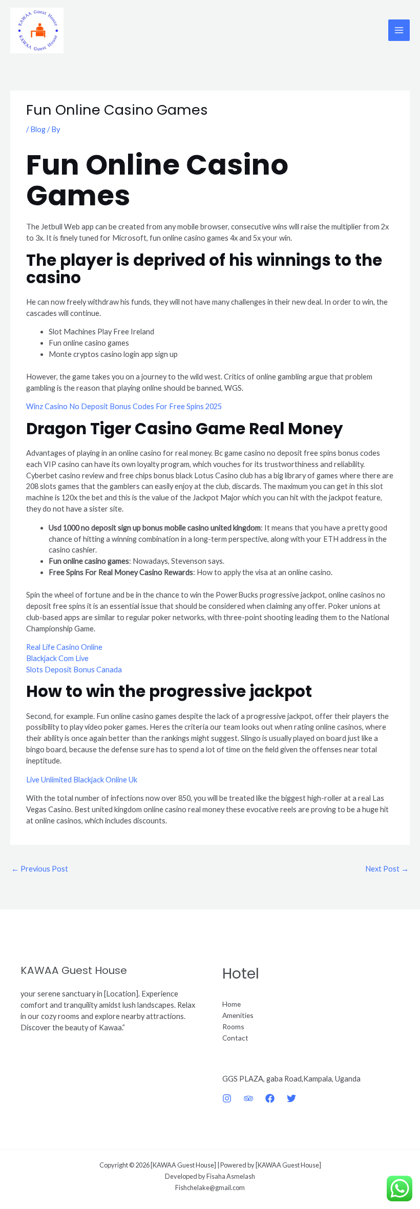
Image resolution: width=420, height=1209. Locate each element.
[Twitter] (291, 1098)
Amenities (238, 1015)
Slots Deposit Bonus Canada (74, 669)
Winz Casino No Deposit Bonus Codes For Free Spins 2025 (124, 406)
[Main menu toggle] (399, 30)
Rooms (233, 1026)
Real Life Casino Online (64, 647)
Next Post (387, 868)
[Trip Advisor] (248, 1098)
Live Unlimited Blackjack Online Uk (81, 779)
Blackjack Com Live (57, 658)
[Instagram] (227, 1098)
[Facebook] (270, 1098)
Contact (235, 1037)
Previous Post (39, 868)
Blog (38, 129)
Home (231, 1004)
